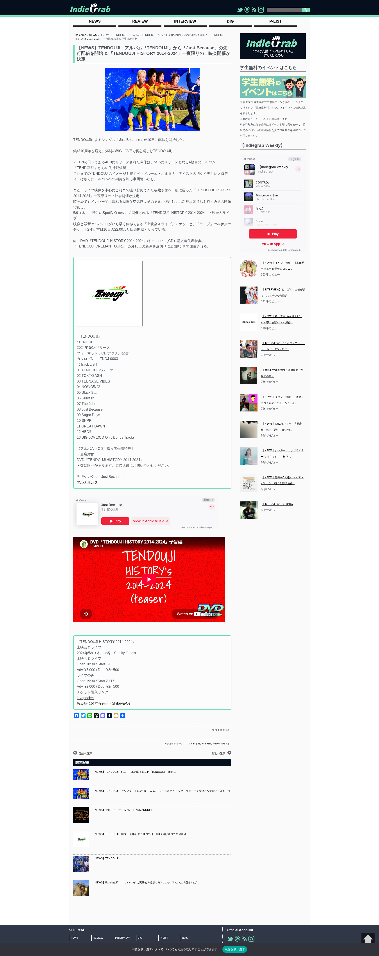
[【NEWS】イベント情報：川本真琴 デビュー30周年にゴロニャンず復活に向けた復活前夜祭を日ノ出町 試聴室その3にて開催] (248, 268)
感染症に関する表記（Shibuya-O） (104, 703)
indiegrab (80, 35)
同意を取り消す (235, 949)
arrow (368, 939)
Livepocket (85, 698)
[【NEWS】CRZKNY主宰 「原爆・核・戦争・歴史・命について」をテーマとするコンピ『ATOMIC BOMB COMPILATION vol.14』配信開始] (248, 429)
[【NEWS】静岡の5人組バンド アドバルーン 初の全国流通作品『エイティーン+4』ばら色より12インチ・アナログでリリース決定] (248, 483)
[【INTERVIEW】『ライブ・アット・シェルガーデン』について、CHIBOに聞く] (248, 349)
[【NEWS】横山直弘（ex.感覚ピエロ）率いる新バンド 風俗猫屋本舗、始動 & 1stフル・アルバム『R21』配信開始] (248, 322)
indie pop (195, 743)
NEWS (93, 35)
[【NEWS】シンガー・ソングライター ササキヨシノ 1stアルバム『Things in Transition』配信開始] (248, 456)
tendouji (225, 743)
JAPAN (216, 743)
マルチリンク (87, 482)
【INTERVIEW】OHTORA (277, 504)
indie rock (206, 743)
